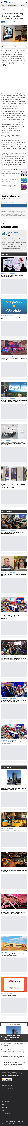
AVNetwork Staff (11, 22)
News (3, 22)
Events (3, 9)
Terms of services (18, 210)
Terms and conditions (7, 1085)
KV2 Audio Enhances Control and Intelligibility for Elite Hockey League (14, 1051)
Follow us (16, 46)
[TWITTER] (9, 236)
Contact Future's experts (7, 1088)
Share (5, 46)
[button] (2, 2)
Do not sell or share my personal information (12, 1116)
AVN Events (22, 5)
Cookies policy (5, 1095)
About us (4, 1104)
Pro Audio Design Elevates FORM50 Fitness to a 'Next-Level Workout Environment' (14, 1064)
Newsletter (24, 46)
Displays (14, 227)
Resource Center (12, 5)
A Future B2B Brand (6, 1113)
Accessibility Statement (7, 1098)
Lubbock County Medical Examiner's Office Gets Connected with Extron (14, 1057)
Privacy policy (5, 1091)
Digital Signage (6, 227)
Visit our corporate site (12, 1075)
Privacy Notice (20, 211)
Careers (3, 1110)
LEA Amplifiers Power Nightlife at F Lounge (14, 1044)
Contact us (4, 1107)
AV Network (19, 22)
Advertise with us (6, 1101)
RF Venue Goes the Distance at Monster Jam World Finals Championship (12, 1037)
